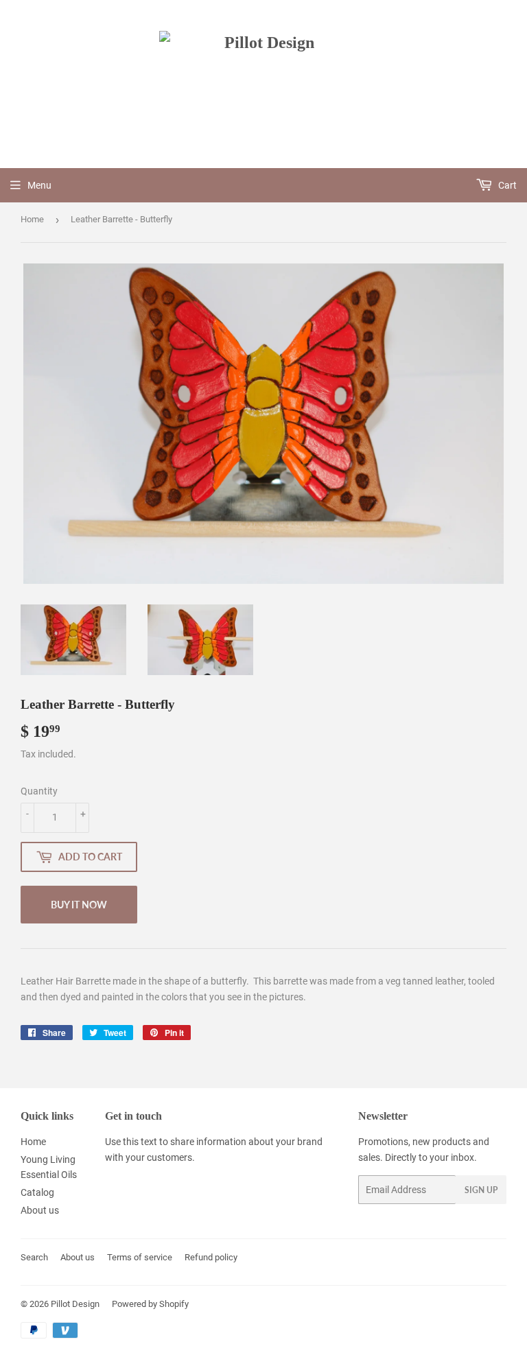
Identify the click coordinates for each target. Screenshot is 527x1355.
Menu (39, 185)
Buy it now (79, 904)
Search (34, 1257)
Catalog (37, 1192)
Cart (506, 185)
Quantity (39, 791)
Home (32, 219)
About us (40, 1210)
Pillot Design (75, 1304)
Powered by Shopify (150, 1304)
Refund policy (211, 1257)
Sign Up (481, 1190)
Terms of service (139, 1257)
